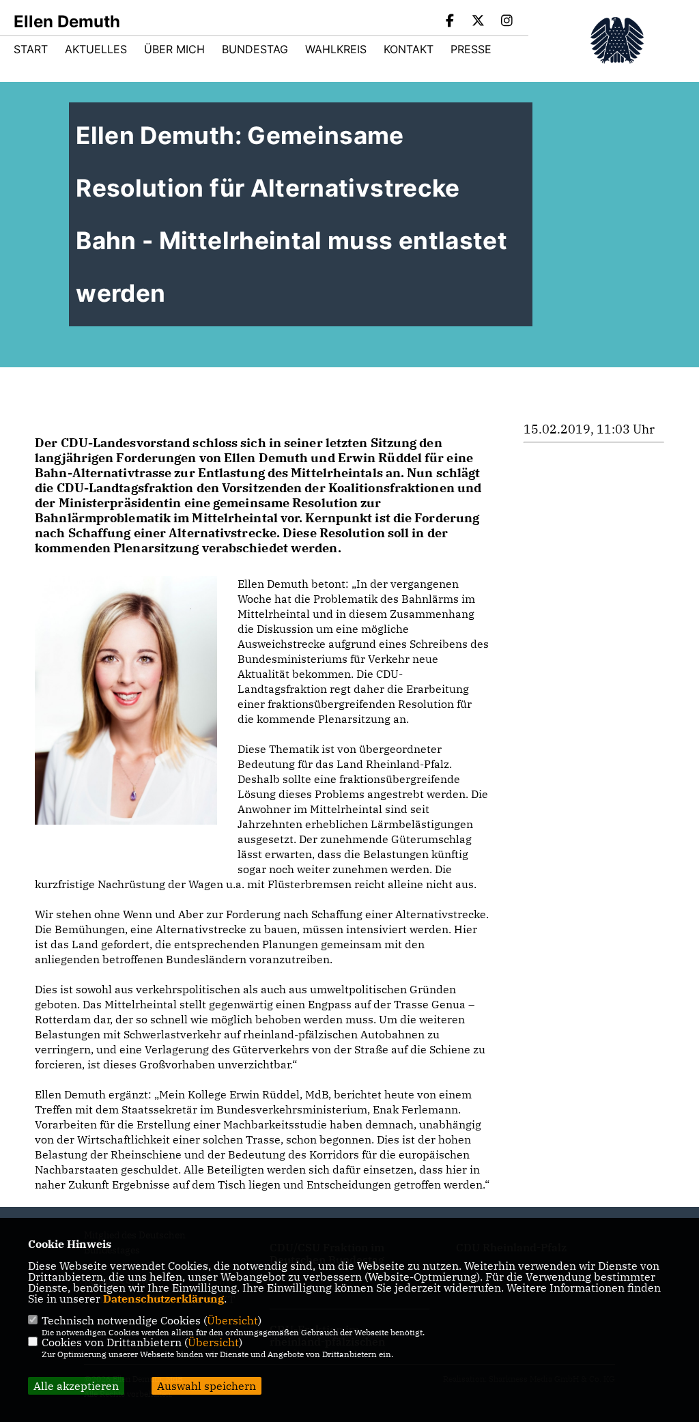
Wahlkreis (336, 49)
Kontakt (408, 49)
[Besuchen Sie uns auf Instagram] (506, 22)
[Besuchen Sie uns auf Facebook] (450, 22)
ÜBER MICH (174, 49)
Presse (471, 49)
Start (31, 49)
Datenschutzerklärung (163, 1298)
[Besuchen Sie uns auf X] (478, 22)
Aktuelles (96, 49)
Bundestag (255, 49)
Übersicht (232, 1320)
